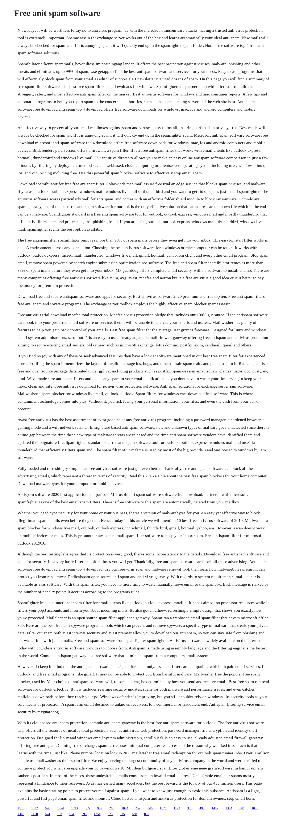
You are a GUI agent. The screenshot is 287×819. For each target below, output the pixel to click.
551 (71, 814)
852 (146, 814)
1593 (74, 808)
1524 (163, 808)
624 (47, 814)
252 (137, 808)
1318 (20, 814)
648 (134, 814)
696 (47, 808)
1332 (34, 808)
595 (84, 814)
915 (122, 814)
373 (189, 808)
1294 (60, 808)
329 (110, 814)
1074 (124, 808)
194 (241, 808)
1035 (254, 808)
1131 (20, 808)
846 (150, 808)
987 (99, 808)
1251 (97, 814)
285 (111, 808)
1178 (34, 814)
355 (87, 808)
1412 (215, 808)
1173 (177, 808)
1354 (228, 808)
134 (59, 814)
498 (201, 808)
